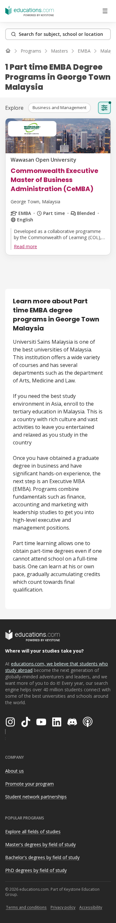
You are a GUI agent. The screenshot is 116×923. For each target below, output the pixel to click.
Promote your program (29, 784)
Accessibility (90, 907)
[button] (59, 108)
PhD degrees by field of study (36, 870)
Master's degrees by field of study (40, 844)
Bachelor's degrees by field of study (42, 857)
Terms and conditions (26, 907)
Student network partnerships (36, 797)
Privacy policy (63, 907)
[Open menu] (105, 11)
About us (14, 771)
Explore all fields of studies (33, 831)
